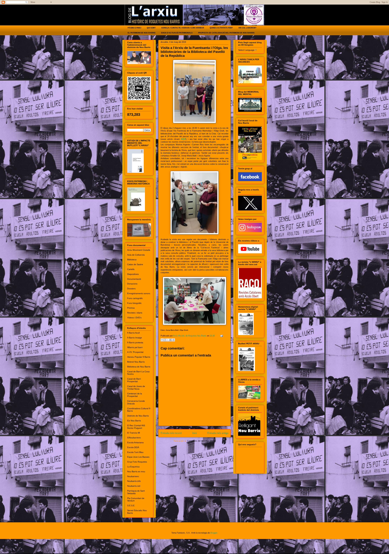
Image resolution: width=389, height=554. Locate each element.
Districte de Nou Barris (138, 416)
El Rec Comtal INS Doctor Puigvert (136, 426)
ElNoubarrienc (134, 437)
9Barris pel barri (135, 347)
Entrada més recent (171, 433)
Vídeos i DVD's (134, 317)
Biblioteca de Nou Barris (138, 366)
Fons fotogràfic (134, 303)
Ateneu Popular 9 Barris (138, 357)
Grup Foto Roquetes (137, 462)
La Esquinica (133, 466)
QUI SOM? (151, 28)
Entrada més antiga (217, 433)
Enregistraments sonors (138, 293)
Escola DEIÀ (133, 447)
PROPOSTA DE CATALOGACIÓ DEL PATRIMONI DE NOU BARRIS (226, 33)
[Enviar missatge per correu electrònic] (221, 336)
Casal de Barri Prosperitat (134, 380)
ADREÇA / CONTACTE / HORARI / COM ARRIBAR (182, 28)
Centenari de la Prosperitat (134, 394)
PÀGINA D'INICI (134, 28)
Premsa (131, 308)
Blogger (213, 533)
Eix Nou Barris (134, 420)
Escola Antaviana (135, 442)
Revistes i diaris (134, 312)
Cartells (130, 269)
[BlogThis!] (164, 339)
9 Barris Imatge (134, 337)
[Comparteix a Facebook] (170, 339)
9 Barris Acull (133, 333)
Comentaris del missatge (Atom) (201, 441)
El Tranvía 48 (133, 433)
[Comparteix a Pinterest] (173, 339)
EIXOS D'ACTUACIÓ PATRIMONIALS (177, 33)
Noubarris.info (134, 481)
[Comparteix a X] (167, 339)
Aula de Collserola (136, 255)
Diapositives (133, 274)
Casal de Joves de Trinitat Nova (136, 387)
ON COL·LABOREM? (247, 28)
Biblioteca (131, 259)
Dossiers (131, 288)
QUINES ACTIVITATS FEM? (221, 28)
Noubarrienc (133, 476)
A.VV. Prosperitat (135, 352)
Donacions (132, 283)
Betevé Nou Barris (136, 362)
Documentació (134, 279)
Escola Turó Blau (135, 452)
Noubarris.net (133, 486)
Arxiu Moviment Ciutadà (138, 250)
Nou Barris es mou (136, 471)
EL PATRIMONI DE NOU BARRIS (141, 33)
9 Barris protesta (135, 342)
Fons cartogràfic (135, 298)
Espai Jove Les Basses (138, 457)
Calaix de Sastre (135, 264)
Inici (194, 433)
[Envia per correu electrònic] (162, 339)
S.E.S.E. (131, 505)
